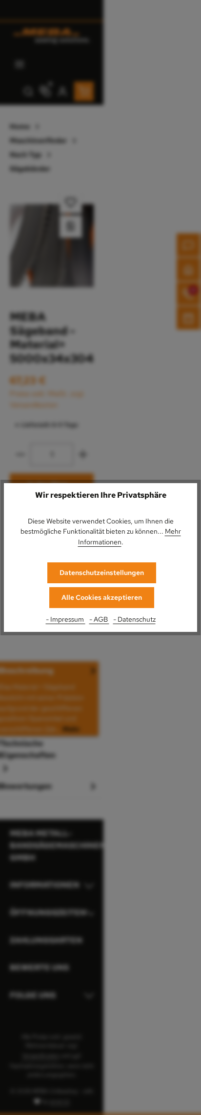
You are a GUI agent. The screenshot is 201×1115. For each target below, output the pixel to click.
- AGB (99, 619)
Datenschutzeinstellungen (102, 572)
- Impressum (65, 619)
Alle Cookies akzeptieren (101, 597)
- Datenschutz (134, 619)
